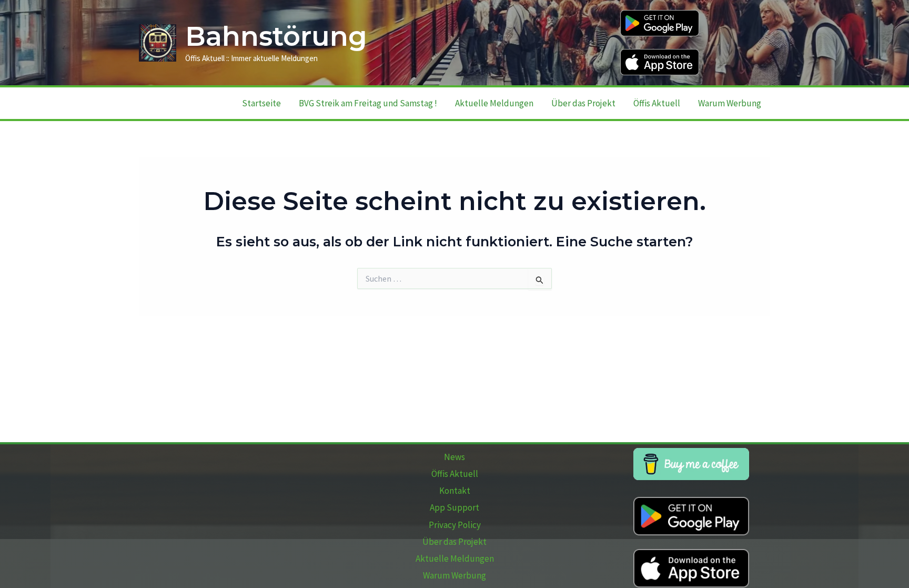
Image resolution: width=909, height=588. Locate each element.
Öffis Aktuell (656, 103)
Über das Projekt (583, 103)
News (454, 457)
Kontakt (454, 490)
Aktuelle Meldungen (494, 103)
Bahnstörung (276, 36)
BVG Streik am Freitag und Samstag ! (368, 103)
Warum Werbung (729, 103)
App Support (454, 507)
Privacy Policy (455, 525)
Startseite (261, 103)
